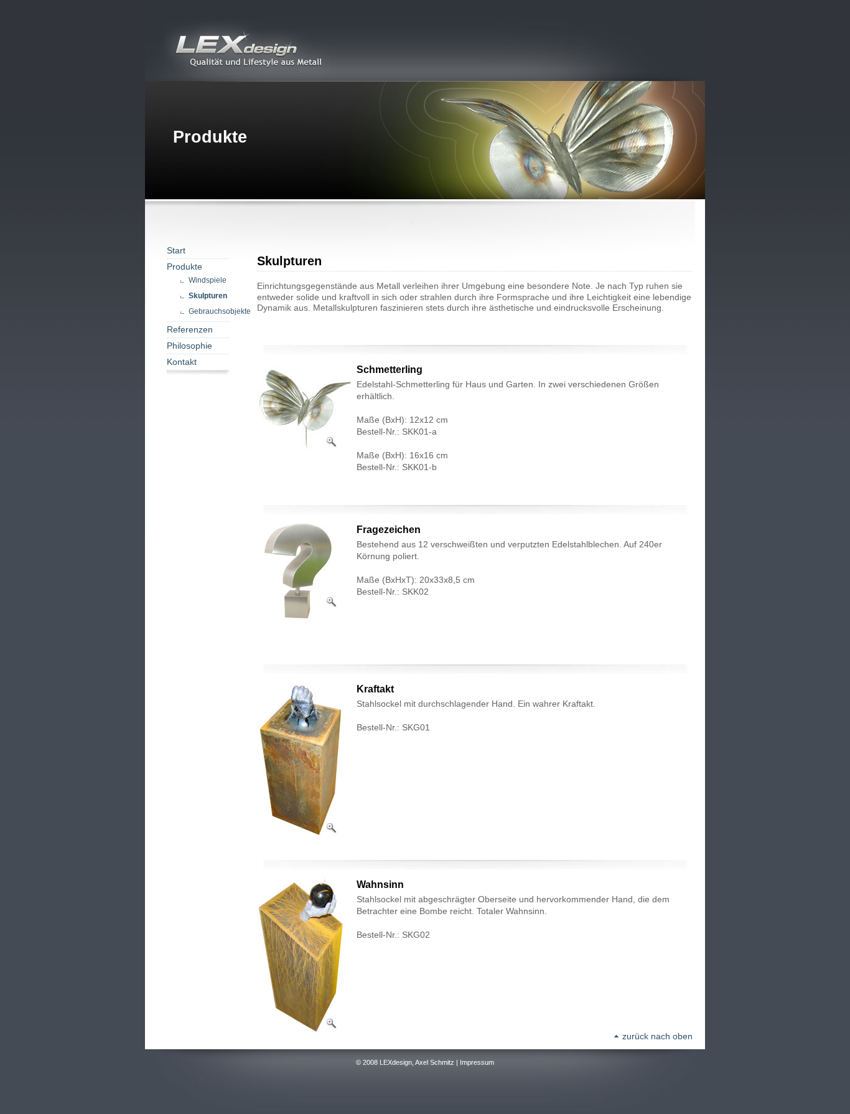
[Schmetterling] (307, 494)
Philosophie (189, 346)
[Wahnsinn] (307, 1032)
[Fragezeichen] (307, 618)
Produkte (184, 266)
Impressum (477, 1062)
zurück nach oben (656, 1036)
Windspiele (208, 280)
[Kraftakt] (307, 837)
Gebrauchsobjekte (220, 311)
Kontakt (182, 362)
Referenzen (190, 329)
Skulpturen (208, 295)
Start (176, 250)
